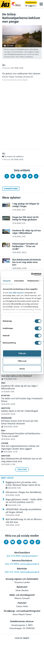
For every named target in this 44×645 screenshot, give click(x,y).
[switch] (38, 328)
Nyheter (5, 396)
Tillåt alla (22, 353)
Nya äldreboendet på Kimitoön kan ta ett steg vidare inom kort (21, 461)
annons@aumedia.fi (29, 564)
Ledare (4, 443)
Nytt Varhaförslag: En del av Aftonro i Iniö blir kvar (24, 522)
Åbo (3, 383)
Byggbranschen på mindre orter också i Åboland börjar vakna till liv (23, 485)
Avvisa (22, 369)
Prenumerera (31, 2)
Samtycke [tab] (7, 281)
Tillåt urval (22, 361)
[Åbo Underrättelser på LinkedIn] (32, 542)
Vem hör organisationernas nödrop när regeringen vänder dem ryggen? (20, 449)
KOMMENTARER (11, 189)
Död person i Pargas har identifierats (23, 493)
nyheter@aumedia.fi (29, 572)
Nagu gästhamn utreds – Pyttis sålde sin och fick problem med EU (24, 502)
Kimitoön (5, 408)
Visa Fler (22, 469)
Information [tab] (19, 281)
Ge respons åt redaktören (13, 156)
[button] (31, 5)
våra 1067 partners (16, 293)
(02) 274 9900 (13, 556)
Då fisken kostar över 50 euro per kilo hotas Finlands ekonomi (19, 424)
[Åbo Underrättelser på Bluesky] (12, 542)
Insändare (6, 418)
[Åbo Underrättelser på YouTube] (25, 542)
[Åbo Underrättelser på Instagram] (19, 542)
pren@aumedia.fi (30, 556)
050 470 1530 (12, 572)
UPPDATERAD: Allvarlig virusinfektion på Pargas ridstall (23, 512)
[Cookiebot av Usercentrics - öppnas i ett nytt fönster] (31, 274)
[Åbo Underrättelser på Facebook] (6, 542)
